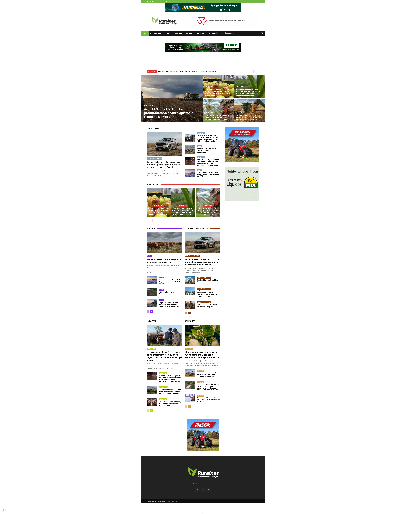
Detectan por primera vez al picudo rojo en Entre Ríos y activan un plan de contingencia (208, 211)
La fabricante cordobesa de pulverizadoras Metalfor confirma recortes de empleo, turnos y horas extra (208, 293)
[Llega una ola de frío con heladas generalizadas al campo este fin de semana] (152, 303)
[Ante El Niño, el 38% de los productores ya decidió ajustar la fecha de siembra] (172, 98)
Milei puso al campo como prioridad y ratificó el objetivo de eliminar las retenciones (187, 72)
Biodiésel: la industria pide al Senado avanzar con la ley (207, 281)
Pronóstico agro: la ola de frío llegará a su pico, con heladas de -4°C (208, 174)
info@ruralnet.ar (207, 484)
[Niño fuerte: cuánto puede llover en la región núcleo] (152, 292)
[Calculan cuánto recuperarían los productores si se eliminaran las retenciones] (190, 305)
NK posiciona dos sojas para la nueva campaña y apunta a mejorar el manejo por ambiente (202, 355)
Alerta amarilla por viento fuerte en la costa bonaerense (207, 150)
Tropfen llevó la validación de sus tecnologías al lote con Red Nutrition (208, 400)
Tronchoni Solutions (171, 501)
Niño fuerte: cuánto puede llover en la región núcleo (169, 293)
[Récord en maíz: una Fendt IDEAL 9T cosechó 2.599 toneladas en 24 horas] (190, 373)
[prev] (254, 71)
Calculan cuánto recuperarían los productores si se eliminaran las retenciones (208, 306)
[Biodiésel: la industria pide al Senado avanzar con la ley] (190, 280)
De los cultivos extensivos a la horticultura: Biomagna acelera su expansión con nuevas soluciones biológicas (208, 387)
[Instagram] (254, 1)
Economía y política (183, 33)
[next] (258, 71)
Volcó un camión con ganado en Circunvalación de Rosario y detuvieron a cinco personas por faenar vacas (208, 162)
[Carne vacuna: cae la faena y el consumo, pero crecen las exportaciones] (152, 402)
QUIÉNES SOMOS (228, 33)
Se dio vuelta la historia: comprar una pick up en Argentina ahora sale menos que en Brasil (164, 165)
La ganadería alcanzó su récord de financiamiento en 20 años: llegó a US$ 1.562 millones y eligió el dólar (208, 138)
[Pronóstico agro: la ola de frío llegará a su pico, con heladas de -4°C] (190, 173)
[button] (262, 33)
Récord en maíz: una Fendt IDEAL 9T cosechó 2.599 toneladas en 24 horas (207, 374)
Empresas (200, 33)
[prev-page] (148, 220)
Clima (168, 33)
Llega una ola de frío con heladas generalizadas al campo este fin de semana (169, 304)
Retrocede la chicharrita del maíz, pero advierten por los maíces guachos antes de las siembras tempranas (183, 211)
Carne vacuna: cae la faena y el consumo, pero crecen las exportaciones (170, 404)
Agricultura (155, 33)
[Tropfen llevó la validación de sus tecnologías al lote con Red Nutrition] (190, 398)
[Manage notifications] (3, 510)
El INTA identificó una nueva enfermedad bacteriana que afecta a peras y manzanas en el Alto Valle (158, 211)
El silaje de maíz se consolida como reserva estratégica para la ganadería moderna (170, 391)
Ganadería (213, 33)
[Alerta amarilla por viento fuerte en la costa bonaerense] (190, 149)
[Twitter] (257, 1)
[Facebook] (250, 1)
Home (145, 33)
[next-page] (151, 220)
